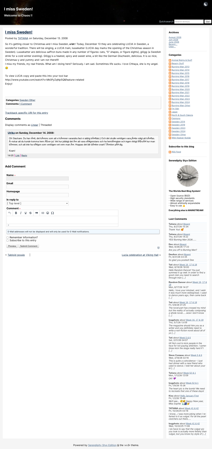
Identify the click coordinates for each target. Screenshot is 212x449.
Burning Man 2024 (181, 102)
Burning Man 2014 (180, 70)
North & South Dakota (182, 115)
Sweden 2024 (178, 131)
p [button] (8, 225)
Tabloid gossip (16, 254)
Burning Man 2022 (181, 95)
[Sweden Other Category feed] (170, 134)
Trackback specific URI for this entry (26, 112)
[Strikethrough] (30, 213)
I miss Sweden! (18, 9)
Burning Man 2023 (181, 99)
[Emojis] (47, 213)
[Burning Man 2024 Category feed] (170, 102)
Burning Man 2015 (180, 73)
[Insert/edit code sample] (42, 213)
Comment (13, 208)
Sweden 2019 (178, 124)
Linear (34, 124)
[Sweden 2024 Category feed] (170, 131)
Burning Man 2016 (180, 76)
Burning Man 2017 (180, 79)
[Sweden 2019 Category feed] (170, 124)
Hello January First (189, 395)
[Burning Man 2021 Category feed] (170, 92)
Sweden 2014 (178, 121)
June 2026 (174, 42)
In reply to (13, 199)
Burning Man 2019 (180, 86)
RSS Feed (176, 151)
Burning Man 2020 (181, 89)
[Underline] (25, 213)
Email (10, 183)
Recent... (173, 44)
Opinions (176, 118)
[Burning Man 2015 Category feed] (170, 73)
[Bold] (16, 213)
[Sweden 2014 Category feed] (170, 121)
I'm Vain (175, 108)
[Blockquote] (36, 213)
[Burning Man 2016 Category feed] (170, 76)
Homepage (13, 191)
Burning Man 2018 (180, 83)
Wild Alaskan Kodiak (181, 138)
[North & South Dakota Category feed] (170, 115)
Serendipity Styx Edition (102, 445)
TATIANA (23, 38)
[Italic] (20, 213)
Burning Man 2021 (180, 92)
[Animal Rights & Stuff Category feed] (170, 60)
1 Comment (25, 103)
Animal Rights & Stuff (182, 60)
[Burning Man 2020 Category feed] (170, 89)
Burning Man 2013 (180, 66)
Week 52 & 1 (189, 373)
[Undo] (9, 213)
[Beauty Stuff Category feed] (170, 63)
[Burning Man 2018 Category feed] (170, 83)
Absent (186, 224)
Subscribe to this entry (23, 240)
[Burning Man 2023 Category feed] (170, 99)
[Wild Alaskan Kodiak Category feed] (170, 138)
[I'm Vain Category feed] (170, 108)
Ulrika (11, 132)
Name (11, 175)
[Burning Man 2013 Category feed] (170, 66)
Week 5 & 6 (185, 337)
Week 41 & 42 (192, 408)
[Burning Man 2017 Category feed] (170, 79)
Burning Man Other (181, 105)
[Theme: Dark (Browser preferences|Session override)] (205, 4)
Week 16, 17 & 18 (188, 264)
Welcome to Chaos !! (18, 15)
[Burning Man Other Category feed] (170, 105)
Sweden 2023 (178, 128)
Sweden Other (27, 100)
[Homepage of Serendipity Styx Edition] (188, 176)
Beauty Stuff (178, 63)
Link (17, 155)
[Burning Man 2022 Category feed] (170, 95)
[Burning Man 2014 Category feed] (170, 70)
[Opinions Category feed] (170, 118)
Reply (24, 155)
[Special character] (52, 213)
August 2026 (175, 37)
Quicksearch (166, 21)
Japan (175, 112)
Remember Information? (24, 237)
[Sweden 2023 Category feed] (170, 128)
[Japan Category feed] (170, 112)
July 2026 (173, 39)
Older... (172, 46)
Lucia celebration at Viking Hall (140, 254)
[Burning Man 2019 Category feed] (170, 86)
